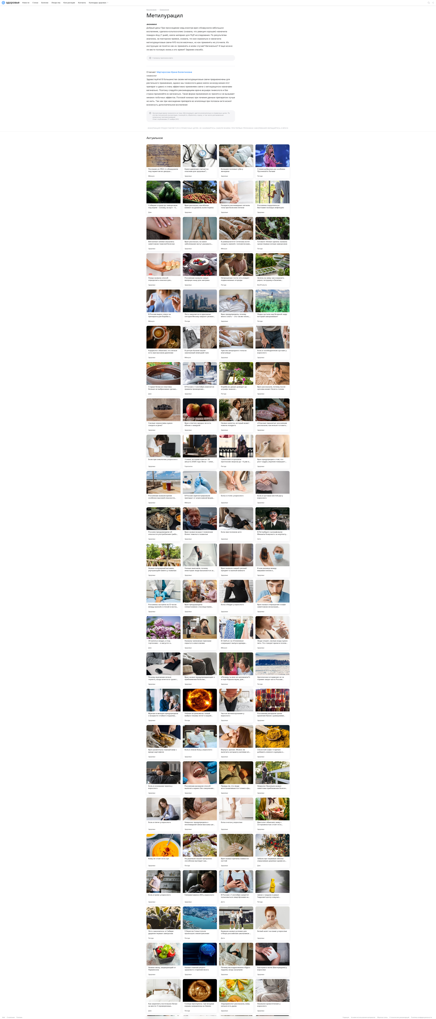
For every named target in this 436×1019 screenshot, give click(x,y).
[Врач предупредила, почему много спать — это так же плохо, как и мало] (236, 307)
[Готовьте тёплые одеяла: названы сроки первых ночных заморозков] (272, 234)
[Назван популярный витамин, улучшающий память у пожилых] (163, 561)
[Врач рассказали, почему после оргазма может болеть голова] (272, 379)
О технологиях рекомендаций (399, 1017)
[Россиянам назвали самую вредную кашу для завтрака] (200, 270)
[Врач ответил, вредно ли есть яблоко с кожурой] (200, 415)
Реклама (19, 1017)
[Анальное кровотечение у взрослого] (272, 996)
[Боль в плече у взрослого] (163, 815)
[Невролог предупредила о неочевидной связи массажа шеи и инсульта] (200, 815)
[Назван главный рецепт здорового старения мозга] (200, 960)
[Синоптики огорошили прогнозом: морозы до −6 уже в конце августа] (236, 452)
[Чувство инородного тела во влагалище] (236, 343)
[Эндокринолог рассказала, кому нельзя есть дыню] (236, 996)
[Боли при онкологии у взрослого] (163, 452)
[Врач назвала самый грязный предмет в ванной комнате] (236, 561)
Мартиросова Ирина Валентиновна (174, 72)
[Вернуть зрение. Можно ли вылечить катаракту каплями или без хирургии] (236, 742)
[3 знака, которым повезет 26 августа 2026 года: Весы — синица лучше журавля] (200, 452)
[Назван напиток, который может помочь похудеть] (236, 415)
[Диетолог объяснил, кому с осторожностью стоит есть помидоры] (272, 815)
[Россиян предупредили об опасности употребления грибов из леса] (163, 524)
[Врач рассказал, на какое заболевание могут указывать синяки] (200, 234)
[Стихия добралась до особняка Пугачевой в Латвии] (272, 161)
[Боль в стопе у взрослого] (236, 488)
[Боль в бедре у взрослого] (236, 597)
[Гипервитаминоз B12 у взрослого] (200, 887)
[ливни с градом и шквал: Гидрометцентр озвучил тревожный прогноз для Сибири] (272, 887)
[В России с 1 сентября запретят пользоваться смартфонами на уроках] (236, 887)
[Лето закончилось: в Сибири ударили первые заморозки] (163, 923)
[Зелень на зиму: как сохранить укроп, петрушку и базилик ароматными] (272, 270)
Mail (3, 1017)
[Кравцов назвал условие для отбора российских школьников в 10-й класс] (236, 923)
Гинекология (164, 10)
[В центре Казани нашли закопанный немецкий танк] (200, 343)
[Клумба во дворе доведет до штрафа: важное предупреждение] (236, 379)
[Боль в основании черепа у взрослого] (163, 778)
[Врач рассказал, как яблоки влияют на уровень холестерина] (200, 198)
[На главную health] (12, 2)
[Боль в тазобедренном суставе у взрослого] (272, 343)
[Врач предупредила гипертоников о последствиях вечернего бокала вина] (200, 597)
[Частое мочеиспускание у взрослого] (236, 706)
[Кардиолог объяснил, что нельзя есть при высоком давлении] (163, 343)
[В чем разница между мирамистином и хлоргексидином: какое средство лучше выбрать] (272, 561)
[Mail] (3, 2)
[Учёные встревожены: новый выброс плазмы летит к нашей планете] (200, 706)
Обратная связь (382, 1017)
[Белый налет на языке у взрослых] (272, 923)
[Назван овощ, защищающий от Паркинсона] (163, 960)
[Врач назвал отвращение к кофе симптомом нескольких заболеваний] (272, 597)
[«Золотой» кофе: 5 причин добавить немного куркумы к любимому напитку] (272, 742)
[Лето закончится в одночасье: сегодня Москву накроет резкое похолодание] (200, 307)
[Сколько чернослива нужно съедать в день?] (163, 415)
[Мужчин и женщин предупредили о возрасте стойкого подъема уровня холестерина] (163, 706)
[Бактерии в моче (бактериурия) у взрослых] (272, 960)
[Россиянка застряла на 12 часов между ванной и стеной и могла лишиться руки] (163, 597)
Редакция (346, 1017)
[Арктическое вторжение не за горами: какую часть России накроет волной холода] (272, 669)
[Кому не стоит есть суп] (163, 851)
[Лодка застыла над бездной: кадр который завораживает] (272, 307)
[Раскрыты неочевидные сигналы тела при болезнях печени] (236, 198)
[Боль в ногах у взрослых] (236, 815)
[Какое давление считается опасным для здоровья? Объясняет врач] (200, 161)
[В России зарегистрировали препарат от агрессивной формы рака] (200, 488)
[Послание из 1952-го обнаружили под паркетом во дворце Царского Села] (163, 161)
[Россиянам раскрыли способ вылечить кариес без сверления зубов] (200, 778)
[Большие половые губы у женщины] (236, 161)
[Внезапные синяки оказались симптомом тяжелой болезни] (163, 234)
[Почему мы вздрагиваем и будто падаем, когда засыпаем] (236, 960)
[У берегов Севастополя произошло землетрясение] (200, 923)
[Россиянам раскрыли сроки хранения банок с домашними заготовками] (272, 706)
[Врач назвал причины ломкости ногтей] (236, 851)
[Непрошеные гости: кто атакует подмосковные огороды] (236, 270)
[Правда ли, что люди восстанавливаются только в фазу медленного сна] (236, 778)
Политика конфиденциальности (421, 1017)
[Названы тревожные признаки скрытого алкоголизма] (200, 633)
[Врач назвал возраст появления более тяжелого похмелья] (200, 524)
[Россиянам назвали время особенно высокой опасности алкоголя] (163, 488)
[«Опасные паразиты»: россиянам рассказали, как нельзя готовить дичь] (272, 415)
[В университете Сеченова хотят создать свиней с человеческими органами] (236, 234)
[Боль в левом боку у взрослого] (200, 742)
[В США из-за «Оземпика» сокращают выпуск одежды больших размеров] (236, 633)
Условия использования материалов (363, 1017)
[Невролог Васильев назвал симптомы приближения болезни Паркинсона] (272, 778)
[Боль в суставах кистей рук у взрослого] (272, 488)
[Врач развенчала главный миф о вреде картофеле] (163, 742)
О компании (11, 1017)
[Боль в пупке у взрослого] (163, 887)
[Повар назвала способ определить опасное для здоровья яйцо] (163, 270)
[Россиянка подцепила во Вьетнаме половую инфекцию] (272, 198)
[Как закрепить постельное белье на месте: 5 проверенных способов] (163, 996)
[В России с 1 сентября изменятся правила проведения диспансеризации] (200, 379)
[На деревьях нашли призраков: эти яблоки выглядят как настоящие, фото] (200, 851)
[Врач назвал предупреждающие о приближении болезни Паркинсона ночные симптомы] (200, 669)
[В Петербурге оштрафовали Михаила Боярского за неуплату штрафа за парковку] (272, 524)
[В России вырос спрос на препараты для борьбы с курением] (163, 307)
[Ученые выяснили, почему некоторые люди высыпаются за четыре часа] (200, 561)
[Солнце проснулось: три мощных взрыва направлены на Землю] (200, 996)
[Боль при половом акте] (236, 524)
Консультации (151, 10)
